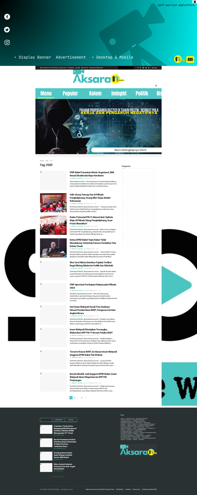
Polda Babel (140, 435)
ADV (122, 418)
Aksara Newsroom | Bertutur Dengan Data (53, 67)
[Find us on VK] (146, 68)
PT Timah (145, 436)
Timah (129, 439)
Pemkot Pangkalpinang (148, 432)
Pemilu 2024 (138, 431)
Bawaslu (139, 422)
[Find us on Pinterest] (143, 68)
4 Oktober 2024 (90, 316)
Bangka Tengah (139, 421)
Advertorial (130, 418)
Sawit (123, 439)
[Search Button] (156, 85)
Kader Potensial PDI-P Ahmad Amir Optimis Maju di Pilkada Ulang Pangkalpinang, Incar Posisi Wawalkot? (91, 220)
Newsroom (84, 67)
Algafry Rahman (141, 418)
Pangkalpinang (140, 429)
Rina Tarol (136, 438)
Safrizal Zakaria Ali (148, 438)
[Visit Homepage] (98, 76)
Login (155, 67)
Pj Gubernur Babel (127, 435)
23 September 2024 (91, 383)
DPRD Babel (131, 425)
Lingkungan (142, 428)
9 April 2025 (89, 226)
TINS (135, 439)
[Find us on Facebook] (137, 68)
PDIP (51, 160)
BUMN (135, 424)
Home (42, 160)
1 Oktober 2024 (90, 357)
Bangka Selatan (126, 421)
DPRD (123, 425)
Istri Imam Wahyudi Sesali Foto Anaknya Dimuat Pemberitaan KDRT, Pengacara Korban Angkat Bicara (93, 310)
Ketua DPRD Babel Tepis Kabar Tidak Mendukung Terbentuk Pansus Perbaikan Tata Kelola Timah (93, 243)
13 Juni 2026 (88, 178)
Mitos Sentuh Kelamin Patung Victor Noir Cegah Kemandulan (64, 466)
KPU (134, 428)
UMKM (141, 439)
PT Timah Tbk (126, 438)
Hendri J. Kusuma (77, 178)
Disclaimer (71, 67)
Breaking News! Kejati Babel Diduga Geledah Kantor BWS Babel (63, 455)
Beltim (123, 424)
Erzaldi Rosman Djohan (145, 425)
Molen (123, 429)
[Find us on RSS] (148, 68)
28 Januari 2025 (90, 268)
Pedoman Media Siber (96, 67)
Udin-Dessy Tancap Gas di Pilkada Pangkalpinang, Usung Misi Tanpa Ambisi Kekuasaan (90, 197)
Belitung (147, 422)
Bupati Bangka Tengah (147, 424)
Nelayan (130, 429)
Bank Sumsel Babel (127, 422)
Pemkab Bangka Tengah (129, 432)
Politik (148, 435)
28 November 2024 (91, 290)
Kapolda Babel (126, 428)
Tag (46, 160)
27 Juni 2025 (89, 203)
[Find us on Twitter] (140, 68)
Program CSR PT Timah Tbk (130, 436)
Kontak (78, 67)
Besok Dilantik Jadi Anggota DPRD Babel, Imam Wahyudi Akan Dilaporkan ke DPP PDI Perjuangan (93, 377)
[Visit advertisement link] (98, 33)
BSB (129, 424)
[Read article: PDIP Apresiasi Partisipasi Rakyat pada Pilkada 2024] (53, 292)
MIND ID (151, 428)
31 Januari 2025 (90, 249)
